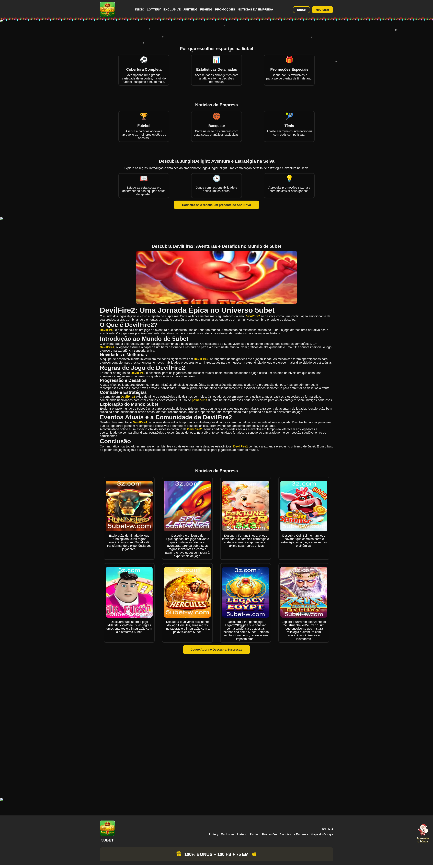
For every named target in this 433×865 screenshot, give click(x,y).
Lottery (154, 9)
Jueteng (190, 9)
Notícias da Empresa (255, 9)
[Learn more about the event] (216, 35)
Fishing (206, 9)
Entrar (301, 9)
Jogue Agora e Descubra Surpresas (216, 649)
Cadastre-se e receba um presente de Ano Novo (216, 205)
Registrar (322, 9)
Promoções (225, 9)
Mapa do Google (322, 834)
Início (139, 9)
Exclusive (172, 9)
